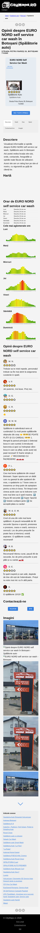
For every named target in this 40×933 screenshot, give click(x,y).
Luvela (5, 875)
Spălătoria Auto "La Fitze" (12, 846)
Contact (4, 10)
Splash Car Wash (9, 839)
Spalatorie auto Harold (11, 900)
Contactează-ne (20, 925)
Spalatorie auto (14, 15)
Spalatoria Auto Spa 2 (11, 872)
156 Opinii (9, 66)
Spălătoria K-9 (8, 824)
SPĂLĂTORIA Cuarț (10, 862)
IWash (5, 903)
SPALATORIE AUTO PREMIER (14, 865)
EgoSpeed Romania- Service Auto (15, 888)
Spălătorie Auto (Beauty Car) (13, 869)
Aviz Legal (20, 922)
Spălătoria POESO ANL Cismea (15, 856)
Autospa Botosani (9, 820)
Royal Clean (7, 833)
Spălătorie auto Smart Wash (13, 842)
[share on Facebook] (16, 26)
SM (20, 929)
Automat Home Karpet (11, 852)
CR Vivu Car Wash (10, 884)
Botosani (23, 15)
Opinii (7, 15)
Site (30, 609)
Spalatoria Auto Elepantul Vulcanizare (17, 817)
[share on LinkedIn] (23, 26)
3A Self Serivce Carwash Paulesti (15, 891)
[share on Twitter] (20, 26)
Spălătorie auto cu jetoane (12, 836)
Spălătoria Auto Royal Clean (13, 859)
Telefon (13, 609)
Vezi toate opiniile (20, 113)
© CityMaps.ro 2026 (12, 918)
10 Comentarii (9, 67)
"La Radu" (7, 849)
